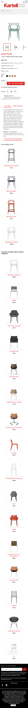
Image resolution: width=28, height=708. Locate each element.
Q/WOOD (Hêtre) (14, 376)
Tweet (11, 91)
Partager (7, 91)
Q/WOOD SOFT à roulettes (14, 427)
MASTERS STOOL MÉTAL (11, 166)
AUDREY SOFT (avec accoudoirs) (14, 555)
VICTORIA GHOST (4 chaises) (14, 478)
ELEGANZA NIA (14, 351)
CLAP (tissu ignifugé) (14, 326)
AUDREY (14, 300)
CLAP (14, 504)
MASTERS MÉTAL (11, 191)
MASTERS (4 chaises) (11, 242)
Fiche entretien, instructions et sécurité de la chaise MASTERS (12, 139)
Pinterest (15, 91)
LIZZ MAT (14, 453)
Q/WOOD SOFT (14, 580)
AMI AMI (14, 605)
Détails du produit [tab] (17, 106)
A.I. (14, 656)
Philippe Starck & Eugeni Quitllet (14, 56)
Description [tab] (8, 106)
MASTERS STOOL (11, 216)
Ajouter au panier (15, 83)
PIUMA (14, 529)
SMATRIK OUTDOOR (14, 631)
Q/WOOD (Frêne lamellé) (14, 402)
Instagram (6, 685)
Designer (3, 56)
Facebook (2, 685)
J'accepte (13, 705)
